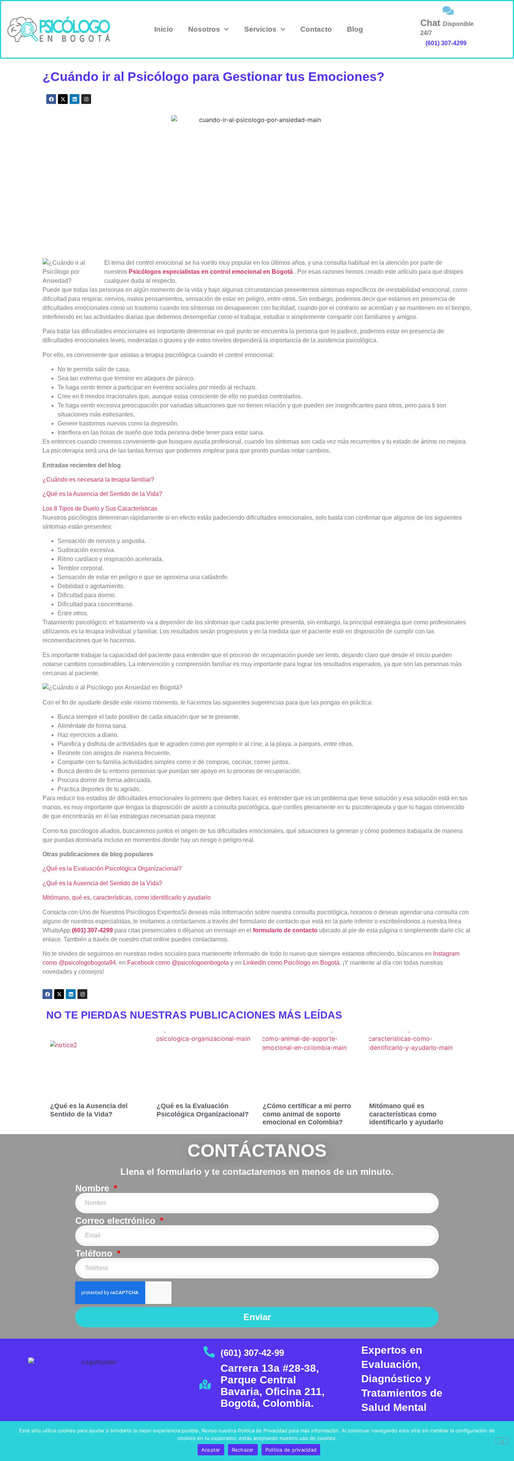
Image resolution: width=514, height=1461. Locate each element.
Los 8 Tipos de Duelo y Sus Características (100, 508)
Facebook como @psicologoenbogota (178, 962)
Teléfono (95, 1253)
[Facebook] (51, 99)
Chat (447, 27)
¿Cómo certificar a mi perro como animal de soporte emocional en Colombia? (307, 1114)
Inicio (163, 29)
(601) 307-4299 (446, 43)
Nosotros (204, 29)
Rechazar (243, 1450)
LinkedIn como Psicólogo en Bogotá (291, 962)
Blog (355, 29)
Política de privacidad (291, 1450)
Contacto (316, 29)
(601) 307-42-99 (252, 1353)
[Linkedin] (74, 99)
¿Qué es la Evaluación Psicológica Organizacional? (112, 868)
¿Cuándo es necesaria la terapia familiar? (98, 479)
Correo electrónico (116, 1220)
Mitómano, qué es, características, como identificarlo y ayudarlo (127, 897)
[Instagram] (86, 99)
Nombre (93, 1188)
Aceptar (211, 1450)
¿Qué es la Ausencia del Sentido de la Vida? (102, 494)
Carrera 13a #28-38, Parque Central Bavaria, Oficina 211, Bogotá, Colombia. (273, 1385)
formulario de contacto (285, 930)
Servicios (260, 29)
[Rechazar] (502, 1440)
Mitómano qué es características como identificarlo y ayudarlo (406, 1114)
